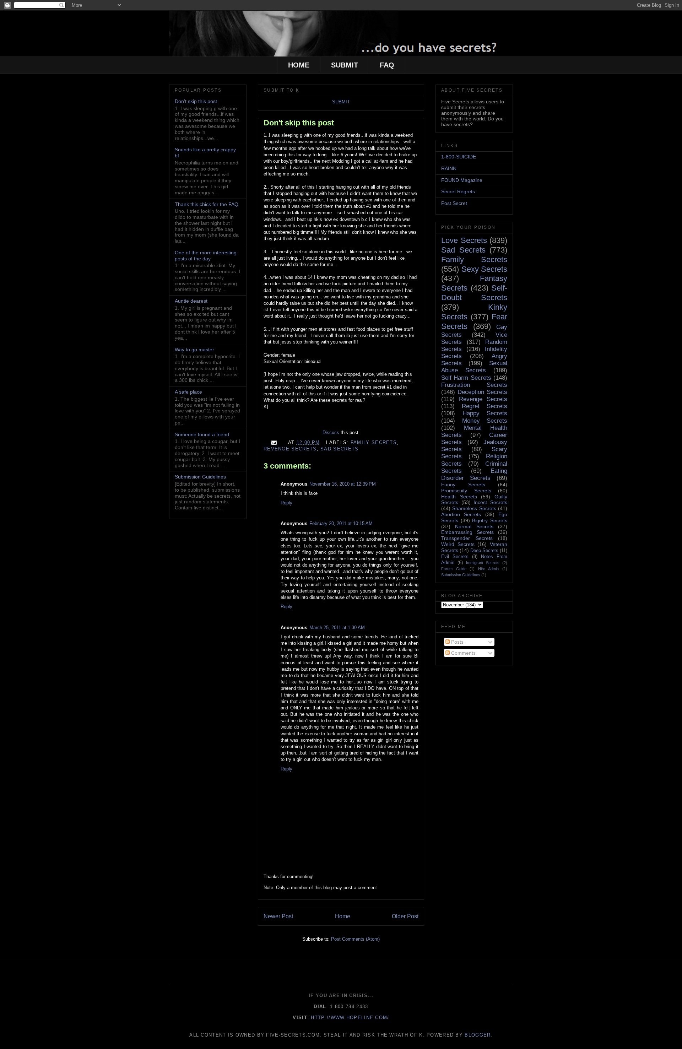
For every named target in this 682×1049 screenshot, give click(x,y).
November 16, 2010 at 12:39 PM (342, 484)
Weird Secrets (458, 544)
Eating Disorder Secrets (474, 474)
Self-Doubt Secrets (474, 292)
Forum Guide (453, 569)
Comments (463, 653)
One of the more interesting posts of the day (206, 255)
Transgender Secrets (467, 538)
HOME (298, 65)
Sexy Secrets (484, 269)
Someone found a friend (202, 434)
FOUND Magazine (461, 180)
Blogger (478, 1035)
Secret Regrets (458, 191)
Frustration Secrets (474, 385)
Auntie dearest (191, 301)
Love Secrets (464, 240)
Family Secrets (374, 442)
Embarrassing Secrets (467, 532)
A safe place (188, 392)
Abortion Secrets (461, 514)
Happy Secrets (485, 413)
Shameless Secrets (474, 508)
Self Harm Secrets (466, 377)
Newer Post (278, 916)
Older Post (405, 916)
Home (342, 916)
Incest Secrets (490, 502)
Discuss (331, 432)
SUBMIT (344, 65)
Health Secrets (459, 496)
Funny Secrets (463, 484)
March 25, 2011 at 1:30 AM (337, 627)
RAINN (448, 168)
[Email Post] (273, 442)
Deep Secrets (484, 550)
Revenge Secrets (290, 448)
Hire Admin (488, 569)
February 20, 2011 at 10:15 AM (341, 523)
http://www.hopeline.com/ (350, 1017)
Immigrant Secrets (482, 563)
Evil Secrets (455, 556)
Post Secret (454, 203)
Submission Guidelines (200, 477)
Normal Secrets (474, 526)
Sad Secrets (339, 448)
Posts (457, 642)
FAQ (387, 65)
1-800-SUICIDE (458, 156)
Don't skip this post (299, 122)
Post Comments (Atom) (355, 939)
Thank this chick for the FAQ (206, 204)
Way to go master (194, 349)
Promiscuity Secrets (466, 490)
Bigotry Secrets (489, 520)
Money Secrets (485, 420)
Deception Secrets (482, 392)
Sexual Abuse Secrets (474, 367)
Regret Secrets (484, 406)
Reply (286, 502)
